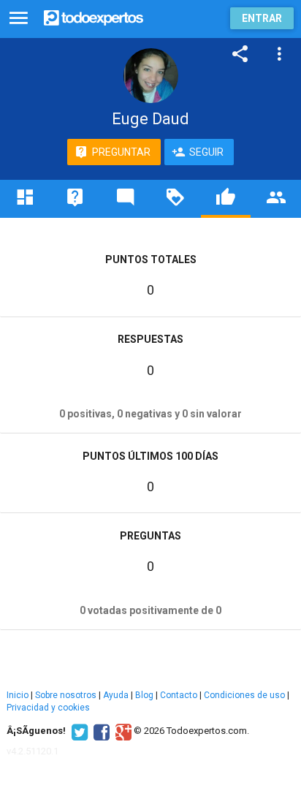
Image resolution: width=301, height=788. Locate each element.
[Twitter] (78, 731)
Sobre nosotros (65, 695)
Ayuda (116, 695)
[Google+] (122, 731)
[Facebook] (100, 731)
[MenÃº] (19, 18)
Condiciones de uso (244, 695)
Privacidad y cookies (48, 707)
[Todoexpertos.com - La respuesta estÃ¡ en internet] (93, 16)
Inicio (17, 695)
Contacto (178, 695)
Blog (144, 695)
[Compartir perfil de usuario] (240, 54)
